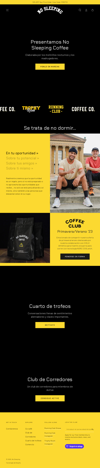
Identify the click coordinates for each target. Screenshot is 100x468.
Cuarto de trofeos (33, 440)
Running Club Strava (53, 428)
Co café (28, 428)
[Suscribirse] (92, 429)
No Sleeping (16, 459)
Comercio (29, 444)
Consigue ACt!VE (50, 398)
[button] (80, 10)
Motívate (50, 325)
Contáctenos (12, 428)
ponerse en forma (75, 257)
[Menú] (7, 10)
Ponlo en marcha (50, 67)
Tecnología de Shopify (13, 463)
